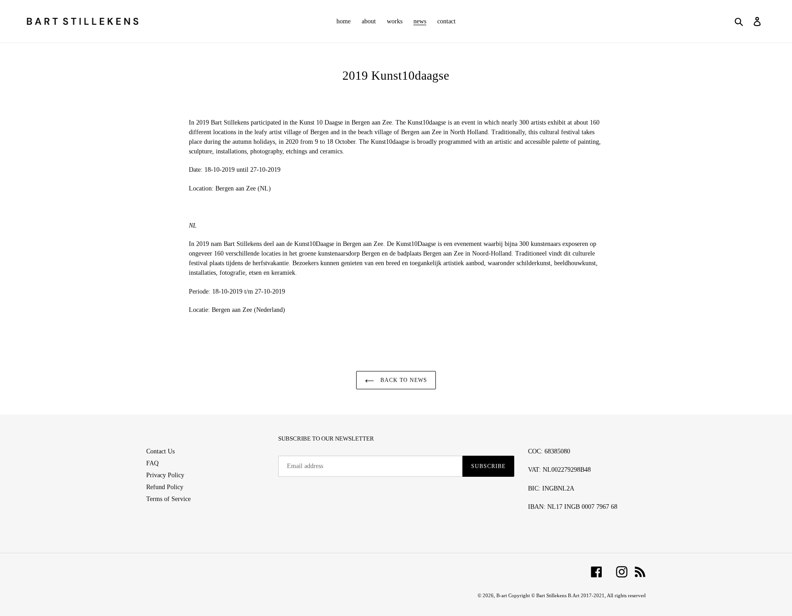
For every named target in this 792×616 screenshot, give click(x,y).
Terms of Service (168, 499)
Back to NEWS (403, 380)
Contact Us (160, 451)
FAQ (152, 463)
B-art (502, 595)
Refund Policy (164, 487)
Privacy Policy (165, 475)
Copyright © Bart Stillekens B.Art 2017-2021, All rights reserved (577, 595)
